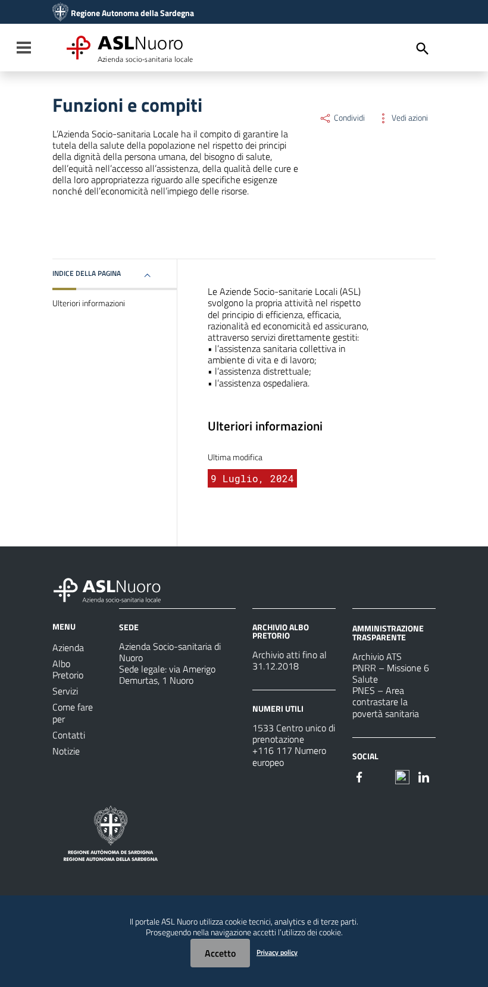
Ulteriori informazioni (88, 303)
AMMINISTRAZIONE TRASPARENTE (388, 632)
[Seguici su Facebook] (359, 776)
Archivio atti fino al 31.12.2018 (289, 660)
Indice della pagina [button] (86, 273)
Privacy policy (277, 952)
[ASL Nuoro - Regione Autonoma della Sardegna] (114, 588)
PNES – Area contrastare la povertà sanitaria (385, 701)
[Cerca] (422, 49)
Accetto (220, 953)
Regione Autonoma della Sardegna (132, 13)
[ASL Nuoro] (60, 13)
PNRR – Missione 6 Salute (390, 673)
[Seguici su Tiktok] (402, 776)
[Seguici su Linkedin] (424, 776)
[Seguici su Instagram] (381, 776)
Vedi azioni (409, 117)
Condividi (348, 117)
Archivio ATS (377, 656)
